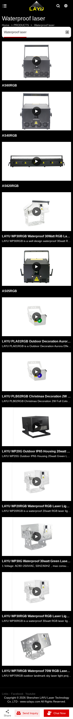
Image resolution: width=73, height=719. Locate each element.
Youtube (30, 693)
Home (5, 25)
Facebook (17, 693)
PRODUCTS (21, 25)
